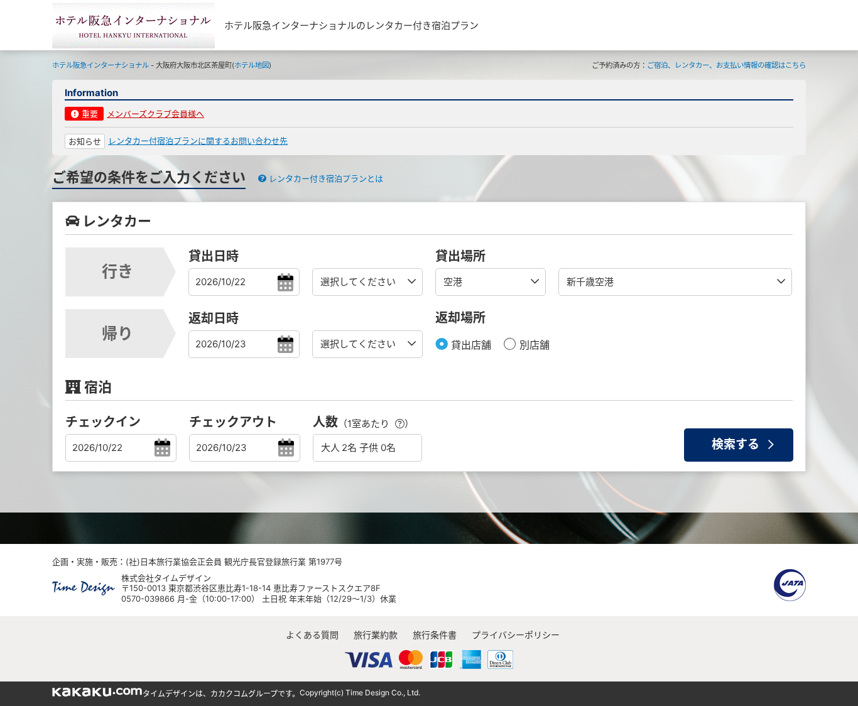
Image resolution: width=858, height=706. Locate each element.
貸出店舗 (469, 345)
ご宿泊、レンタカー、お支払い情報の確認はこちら (726, 65)
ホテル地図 (251, 65)
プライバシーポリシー (516, 634)
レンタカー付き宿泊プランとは (324, 178)
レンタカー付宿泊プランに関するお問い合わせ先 (198, 141)
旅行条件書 (435, 634)
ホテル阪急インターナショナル (100, 65)
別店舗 (533, 345)
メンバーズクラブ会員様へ (155, 114)
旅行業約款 (376, 634)
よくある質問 (312, 634)
